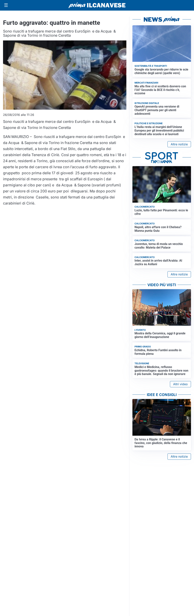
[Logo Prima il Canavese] (97, 5)
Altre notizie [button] (179, 144)
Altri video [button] (180, 384)
